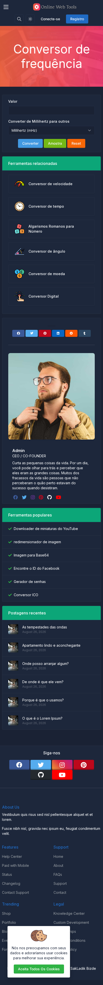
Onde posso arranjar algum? (45, 663)
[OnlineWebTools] (55, 7)
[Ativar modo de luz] (30, 18)
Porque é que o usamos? (43, 700)
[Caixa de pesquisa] (19, 18)
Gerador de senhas (30, 581)
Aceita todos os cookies (39, 969)
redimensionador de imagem (37, 542)
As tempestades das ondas (44, 627)
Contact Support (15, 892)
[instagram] (33, 497)
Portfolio (9, 922)
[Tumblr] (84, 333)
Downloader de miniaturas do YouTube (46, 528)
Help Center (12, 856)
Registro (77, 19)
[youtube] (59, 497)
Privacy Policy (65, 949)
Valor (12, 101)
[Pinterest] (45, 333)
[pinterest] (41, 497)
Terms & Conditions (70, 940)
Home (58, 856)
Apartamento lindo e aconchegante (51, 645)
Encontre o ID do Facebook (37, 568)
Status (7, 874)
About (58, 865)
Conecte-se (50, 19)
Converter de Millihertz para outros (39, 121)
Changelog (11, 883)
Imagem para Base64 (31, 555)
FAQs (58, 874)
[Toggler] (6, 7)
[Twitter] (32, 333)
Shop (6, 913)
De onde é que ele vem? (43, 682)
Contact (60, 892)
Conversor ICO (26, 595)
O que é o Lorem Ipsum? (42, 718)
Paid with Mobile (15, 865)
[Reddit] (71, 333)
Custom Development (71, 922)
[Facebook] (18, 333)
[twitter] (25, 497)
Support (60, 883)
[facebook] (16, 497)
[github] (50, 497)
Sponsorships (65, 931)
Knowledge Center (69, 913)
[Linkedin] (58, 333)
